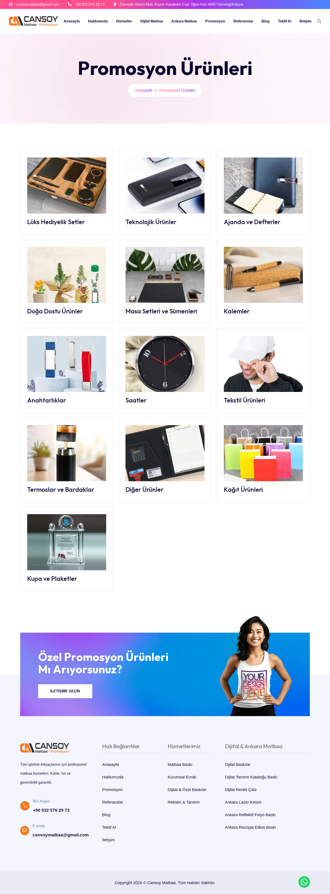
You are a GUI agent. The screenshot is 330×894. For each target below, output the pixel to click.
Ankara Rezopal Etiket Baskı (250, 827)
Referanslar (243, 21)
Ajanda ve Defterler (252, 222)
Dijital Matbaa (151, 21)
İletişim (305, 21)
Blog (266, 21)
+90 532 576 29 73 (90, 4)
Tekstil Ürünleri (244, 400)
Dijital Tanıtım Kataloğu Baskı (251, 777)
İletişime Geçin (65, 691)
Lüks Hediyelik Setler (56, 222)
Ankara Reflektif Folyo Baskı (250, 815)
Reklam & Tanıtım (184, 802)
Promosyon (215, 21)
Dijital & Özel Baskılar (187, 789)
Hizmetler (124, 21)
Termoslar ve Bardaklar (60, 489)
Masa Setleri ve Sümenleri (161, 311)
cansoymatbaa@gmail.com (37, 4)
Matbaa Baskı (180, 764)
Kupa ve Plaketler (52, 578)
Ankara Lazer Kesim (243, 802)
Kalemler (237, 311)
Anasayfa (72, 21)
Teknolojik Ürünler (150, 222)
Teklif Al (284, 21)
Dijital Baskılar (238, 764)
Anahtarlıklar (46, 400)
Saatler (136, 400)
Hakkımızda (98, 21)
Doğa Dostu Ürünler (55, 311)
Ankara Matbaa (184, 21)
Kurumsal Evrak (182, 777)
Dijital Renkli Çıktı (241, 789)
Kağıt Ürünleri (243, 489)
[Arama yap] (319, 21)
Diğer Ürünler (144, 489)
